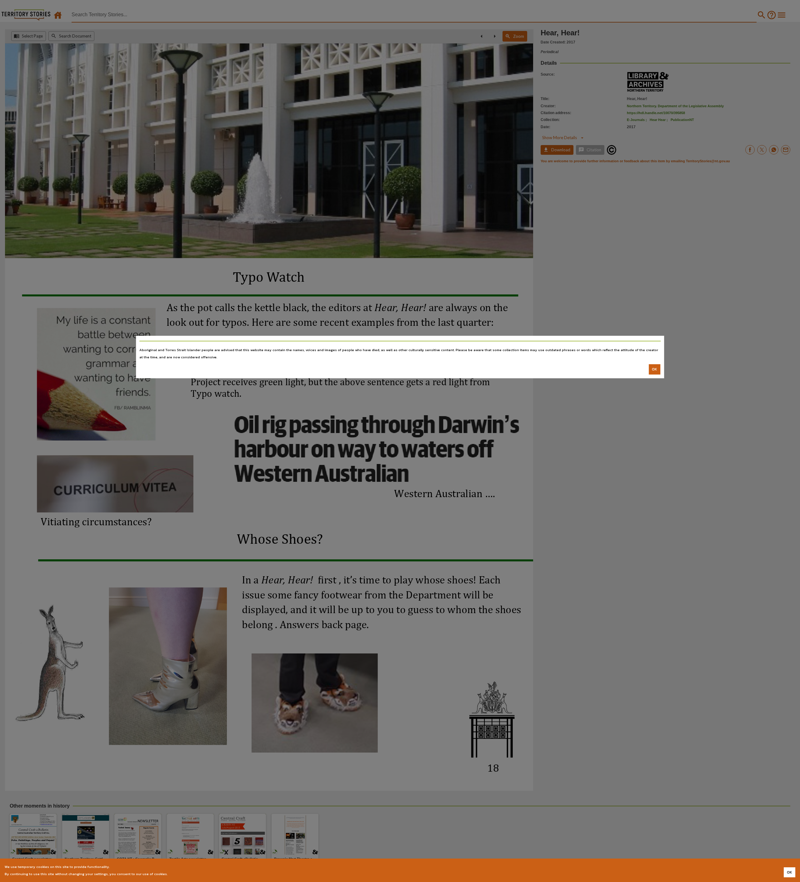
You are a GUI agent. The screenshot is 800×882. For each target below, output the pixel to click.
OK (654, 369)
